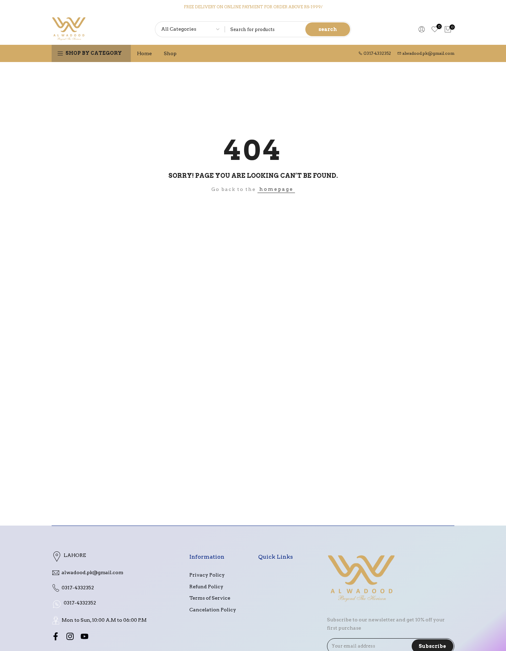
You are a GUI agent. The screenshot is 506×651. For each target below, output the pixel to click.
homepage (276, 189)
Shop (170, 53)
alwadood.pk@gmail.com (428, 53)
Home (144, 53)
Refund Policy (206, 586)
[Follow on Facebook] (56, 636)
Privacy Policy (207, 575)
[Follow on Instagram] (70, 636)
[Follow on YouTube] (84, 636)
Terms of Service (209, 598)
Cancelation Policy (212, 609)
